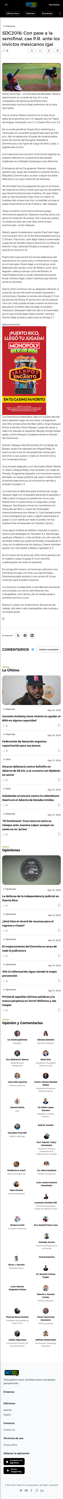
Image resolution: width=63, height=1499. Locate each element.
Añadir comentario (49, 649)
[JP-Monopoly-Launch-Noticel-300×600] (31, 370)
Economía (47, 13)
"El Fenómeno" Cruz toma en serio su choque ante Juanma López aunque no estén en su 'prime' (28, 825)
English (7, 1414)
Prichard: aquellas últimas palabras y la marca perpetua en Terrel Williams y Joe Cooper (29, 1000)
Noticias (30, 13)
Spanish (8, 1410)
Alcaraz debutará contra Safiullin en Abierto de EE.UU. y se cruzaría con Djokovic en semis (31, 770)
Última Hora (12, 13)
